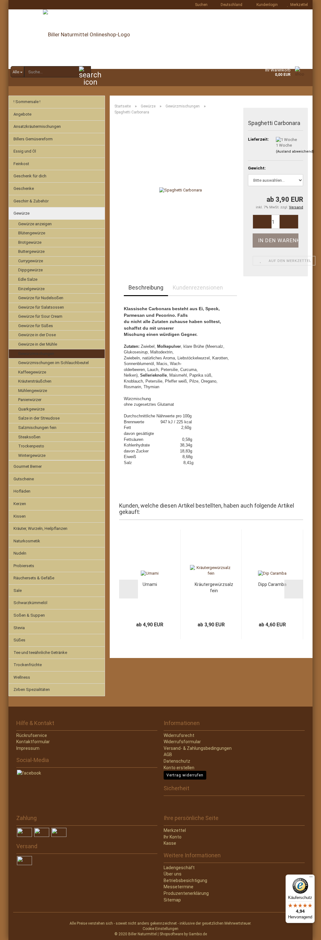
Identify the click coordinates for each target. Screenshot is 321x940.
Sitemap (172, 899)
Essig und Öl (24, 151)
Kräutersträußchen (34, 381)
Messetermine (178, 886)
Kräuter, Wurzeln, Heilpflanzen (40, 528)
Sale (17, 590)
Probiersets (23, 565)
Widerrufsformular (182, 741)
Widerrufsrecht (179, 735)
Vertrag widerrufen (184, 775)
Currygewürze (30, 260)
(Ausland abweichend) (295, 151)
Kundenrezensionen (198, 287)
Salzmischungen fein (37, 427)
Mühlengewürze (32, 390)
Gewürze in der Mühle (37, 344)
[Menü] (311, 878)
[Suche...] (85, 72)
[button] (229, 4)
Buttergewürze (31, 251)
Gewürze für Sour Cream (40, 316)
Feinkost (21, 163)
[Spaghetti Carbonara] (180, 190)
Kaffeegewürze (32, 372)
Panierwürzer (29, 399)
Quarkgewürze (31, 409)
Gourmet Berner (27, 466)
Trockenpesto (31, 446)
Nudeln (19, 553)
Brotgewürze (29, 242)
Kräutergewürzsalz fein (214, 587)
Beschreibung (146, 287)
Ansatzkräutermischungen (37, 126)
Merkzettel (298, 5)
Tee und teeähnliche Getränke (40, 652)
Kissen (19, 516)
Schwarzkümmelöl (30, 602)
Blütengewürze (31, 233)
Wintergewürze (31, 455)
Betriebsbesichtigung (185, 880)
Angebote (22, 114)
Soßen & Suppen (29, 615)
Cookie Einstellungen (160, 929)
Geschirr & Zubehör (31, 201)
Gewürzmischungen (36, 353)
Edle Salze (27, 279)
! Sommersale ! (26, 101)
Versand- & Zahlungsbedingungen (198, 748)
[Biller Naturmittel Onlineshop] (160, 39)
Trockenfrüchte (27, 664)
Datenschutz (177, 761)
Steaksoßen (29, 437)
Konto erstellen (179, 767)
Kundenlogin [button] (266, 5)
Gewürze (21, 213)
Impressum (27, 748)
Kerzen (19, 503)
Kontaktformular (33, 741)
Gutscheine (23, 479)
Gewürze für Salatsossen (41, 307)
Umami (150, 584)
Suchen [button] (201, 5)
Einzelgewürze (31, 288)
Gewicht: (257, 168)
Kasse (170, 843)
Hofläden (21, 491)
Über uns (173, 873)
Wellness (21, 677)
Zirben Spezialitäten (31, 689)
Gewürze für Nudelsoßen (40, 297)
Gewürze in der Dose (37, 334)
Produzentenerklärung (186, 893)
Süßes (19, 640)
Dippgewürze (30, 270)
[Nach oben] (17, 930)
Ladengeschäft (179, 867)
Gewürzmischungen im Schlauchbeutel (53, 362)
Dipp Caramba (272, 584)
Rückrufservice (31, 735)
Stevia (19, 627)
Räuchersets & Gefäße (33, 578)
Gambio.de (198, 934)
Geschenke (23, 188)
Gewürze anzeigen (35, 224)
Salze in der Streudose (39, 418)
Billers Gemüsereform (33, 139)
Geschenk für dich (29, 176)
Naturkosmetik (26, 541)
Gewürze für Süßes (35, 325)
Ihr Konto (173, 836)
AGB (168, 754)
